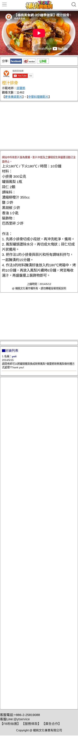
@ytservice (22, 719)
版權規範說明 (58, 288)
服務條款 (31, 724)
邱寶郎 (21, 88)
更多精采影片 (13, 96)
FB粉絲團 (10, 724)
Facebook (16, 61)
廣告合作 (51, 724)
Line (43, 61)
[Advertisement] (39, 125)
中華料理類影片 (38, 96)
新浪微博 (29, 61)
